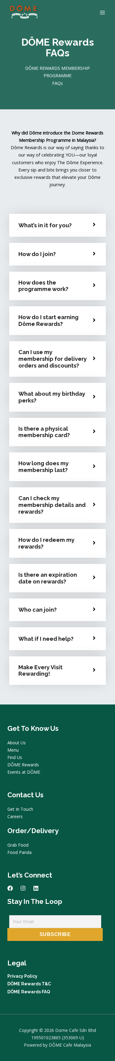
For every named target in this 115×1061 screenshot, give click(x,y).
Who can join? (37, 609)
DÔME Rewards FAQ (28, 991)
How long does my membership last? (43, 466)
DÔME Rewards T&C (29, 983)
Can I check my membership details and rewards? (52, 505)
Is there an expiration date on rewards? (47, 578)
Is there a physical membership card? (44, 432)
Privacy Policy (22, 976)
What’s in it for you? (45, 225)
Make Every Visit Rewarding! (40, 670)
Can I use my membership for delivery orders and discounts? (52, 359)
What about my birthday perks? (51, 397)
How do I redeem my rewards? (46, 543)
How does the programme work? (43, 286)
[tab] (57, 225)
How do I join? (37, 254)
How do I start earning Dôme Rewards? (48, 320)
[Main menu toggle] (102, 12)
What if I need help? (46, 639)
